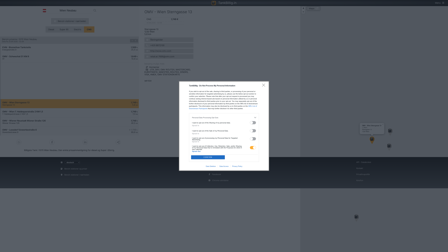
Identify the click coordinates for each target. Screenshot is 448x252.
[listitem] (224, 117)
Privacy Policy (237, 166)
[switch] (253, 122)
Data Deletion (211, 166)
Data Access (224, 166)
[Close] (264, 86)
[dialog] (224, 126)
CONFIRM (208, 157)
